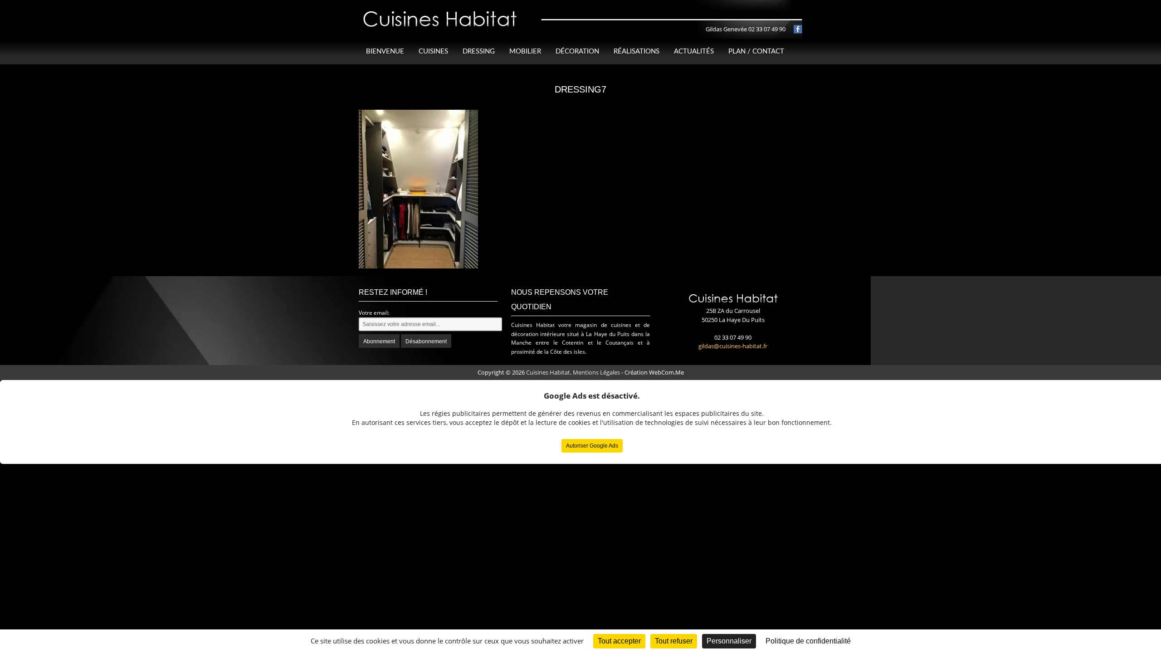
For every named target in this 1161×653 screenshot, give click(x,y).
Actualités (694, 51)
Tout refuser (674, 641)
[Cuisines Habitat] (440, 11)
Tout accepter (619, 641)
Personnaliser (729, 641)
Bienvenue (385, 51)
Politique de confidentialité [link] (808, 641)
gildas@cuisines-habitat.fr (732, 346)
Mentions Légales (596, 372)
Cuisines (433, 51)
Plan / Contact (756, 51)
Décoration (577, 51)
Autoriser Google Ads (592, 446)
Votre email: (374, 313)
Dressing (479, 51)
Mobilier (525, 51)
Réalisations (636, 51)
